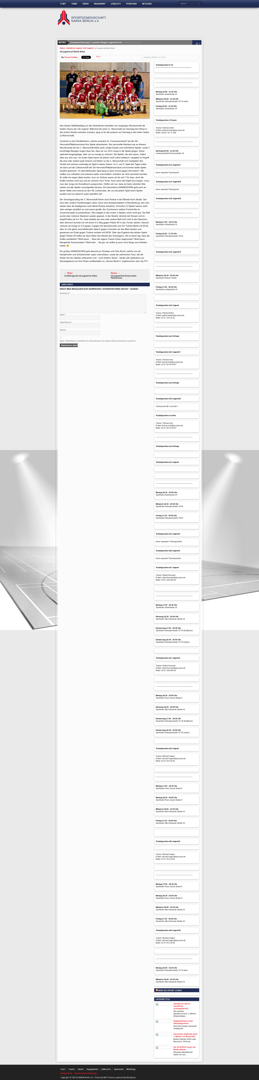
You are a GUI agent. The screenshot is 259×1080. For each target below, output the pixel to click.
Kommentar (65, 293)
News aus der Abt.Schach (170, 990)
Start (63, 3)
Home (62, 48)
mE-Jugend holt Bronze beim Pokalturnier (123, 277)
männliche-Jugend (74, 48)
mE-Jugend (88, 48)
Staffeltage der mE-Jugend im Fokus (80, 276)
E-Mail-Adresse (66, 322)
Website (63, 330)
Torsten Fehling (70, 57)
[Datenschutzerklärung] (86, 1073)
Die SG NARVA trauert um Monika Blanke (184, 1048)
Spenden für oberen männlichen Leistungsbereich (181, 1006)
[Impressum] (67, 1073)
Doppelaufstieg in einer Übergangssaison (183, 1022)
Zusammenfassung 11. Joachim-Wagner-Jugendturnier (96, 42)
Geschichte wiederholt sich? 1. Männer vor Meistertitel (185, 1035)
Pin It (98, 57)
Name (63, 314)
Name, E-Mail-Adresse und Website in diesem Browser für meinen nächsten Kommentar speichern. (98, 341)
